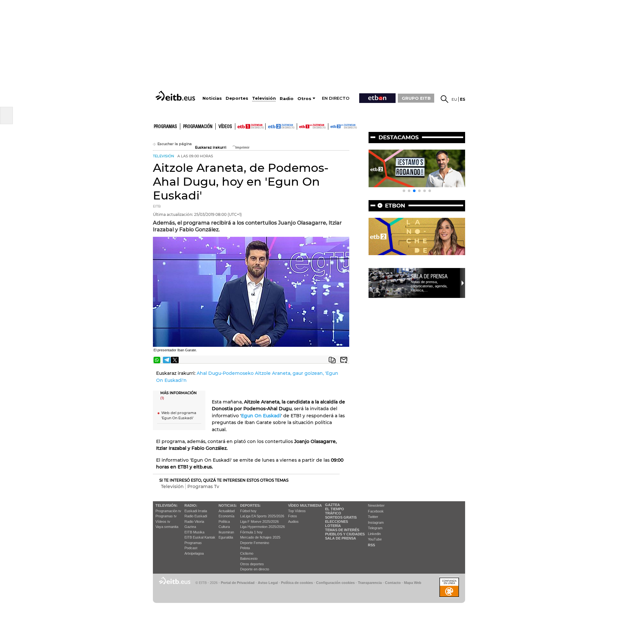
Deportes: (250, 505)
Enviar (343, 360)
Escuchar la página (174, 144)
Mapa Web (412, 583)
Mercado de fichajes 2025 (260, 537)
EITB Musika (194, 532)
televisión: (166, 505)
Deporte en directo (254, 569)
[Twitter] (175, 360)
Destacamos (399, 137)
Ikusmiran (226, 532)
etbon (395, 205)
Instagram (376, 522)
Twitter (373, 517)
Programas (165, 126)
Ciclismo (246, 553)
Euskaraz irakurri (210, 147)
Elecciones (336, 521)
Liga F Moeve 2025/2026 (259, 521)
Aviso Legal (268, 583)
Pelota (245, 548)
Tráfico (333, 513)
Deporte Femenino (254, 543)
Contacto (393, 583)
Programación (197, 126)
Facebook (376, 511)
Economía (226, 516)
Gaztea (190, 527)
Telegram (375, 528)
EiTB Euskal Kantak (199, 537)
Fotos (292, 516)
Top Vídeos (297, 511)
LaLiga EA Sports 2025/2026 (262, 516)
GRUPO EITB (416, 98)
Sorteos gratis (341, 517)
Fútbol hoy (248, 511)
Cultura (224, 527)
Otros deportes (252, 564)
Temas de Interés (342, 530)
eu (454, 99)
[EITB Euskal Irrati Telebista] (176, 95)
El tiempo (334, 509)
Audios (293, 521)
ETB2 (281, 126)
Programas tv (166, 516)
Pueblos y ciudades (345, 534)
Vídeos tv (162, 521)
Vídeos (225, 126)
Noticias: (228, 505)
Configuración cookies (335, 583)
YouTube (375, 539)
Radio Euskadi (195, 516)
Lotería (333, 526)
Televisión (172, 486)
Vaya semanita (166, 527)
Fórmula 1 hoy (251, 532)
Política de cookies (297, 583)
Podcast (190, 548)
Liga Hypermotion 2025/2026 (262, 527)
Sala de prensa (429, 276)
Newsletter (376, 505)
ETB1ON (300, 125)
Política (224, 521)
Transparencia (370, 583)
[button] (404, 190)
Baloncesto (249, 558)
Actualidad (227, 511)
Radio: (190, 505)
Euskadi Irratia (195, 511)
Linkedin (374, 534)
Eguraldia (226, 537)
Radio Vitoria (194, 521)
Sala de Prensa (340, 538)
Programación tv (168, 511)
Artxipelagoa (194, 553)
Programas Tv (203, 486)
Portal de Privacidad (238, 583)
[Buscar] (444, 99)
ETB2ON (331, 125)
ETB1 (250, 126)
